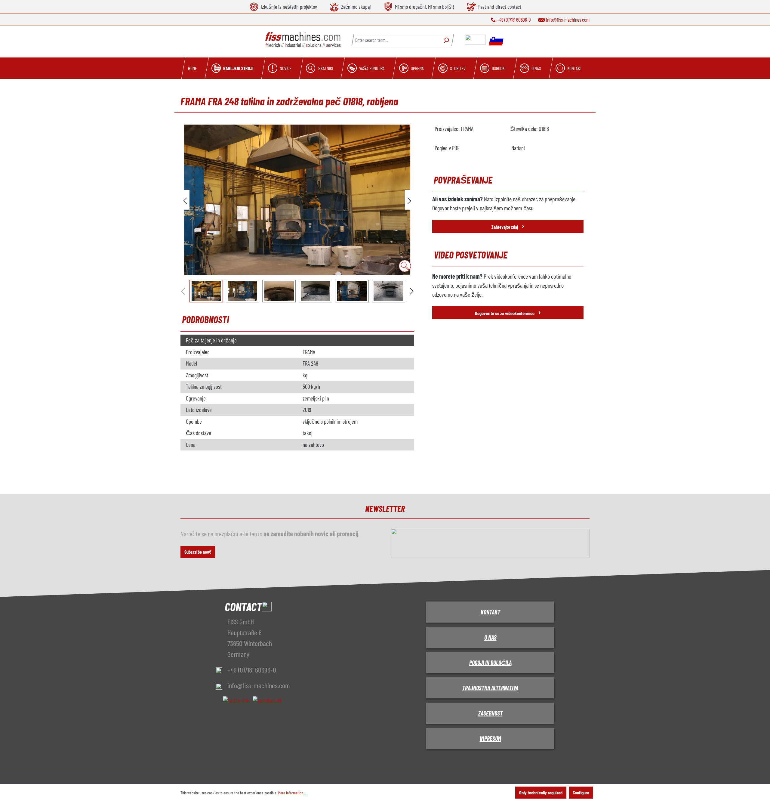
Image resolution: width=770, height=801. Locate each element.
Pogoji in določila (490, 662)
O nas (490, 637)
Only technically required (540, 792)
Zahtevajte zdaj (507, 225)
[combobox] (395, 40)
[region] (297, 213)
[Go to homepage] (302, 40)
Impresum (490, 738)
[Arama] (445, 40)
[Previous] (184, 200)
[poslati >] (409, 200)
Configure (581, 792)
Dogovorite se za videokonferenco (508, 312)
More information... (292, 792)
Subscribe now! (197, 552)
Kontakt (490, 612)
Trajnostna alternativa (490, 687)
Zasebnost (490, 713)
